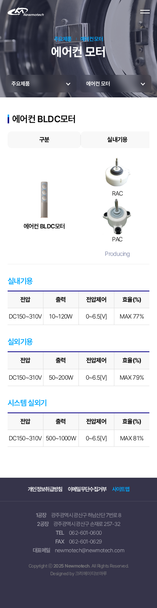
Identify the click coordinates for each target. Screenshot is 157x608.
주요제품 (20, 84)
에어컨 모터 (98, 84)
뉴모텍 (40, 12)
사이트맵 (120, 489)
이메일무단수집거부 (87, 489)
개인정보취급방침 (45, 489)
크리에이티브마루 (91, 573)
